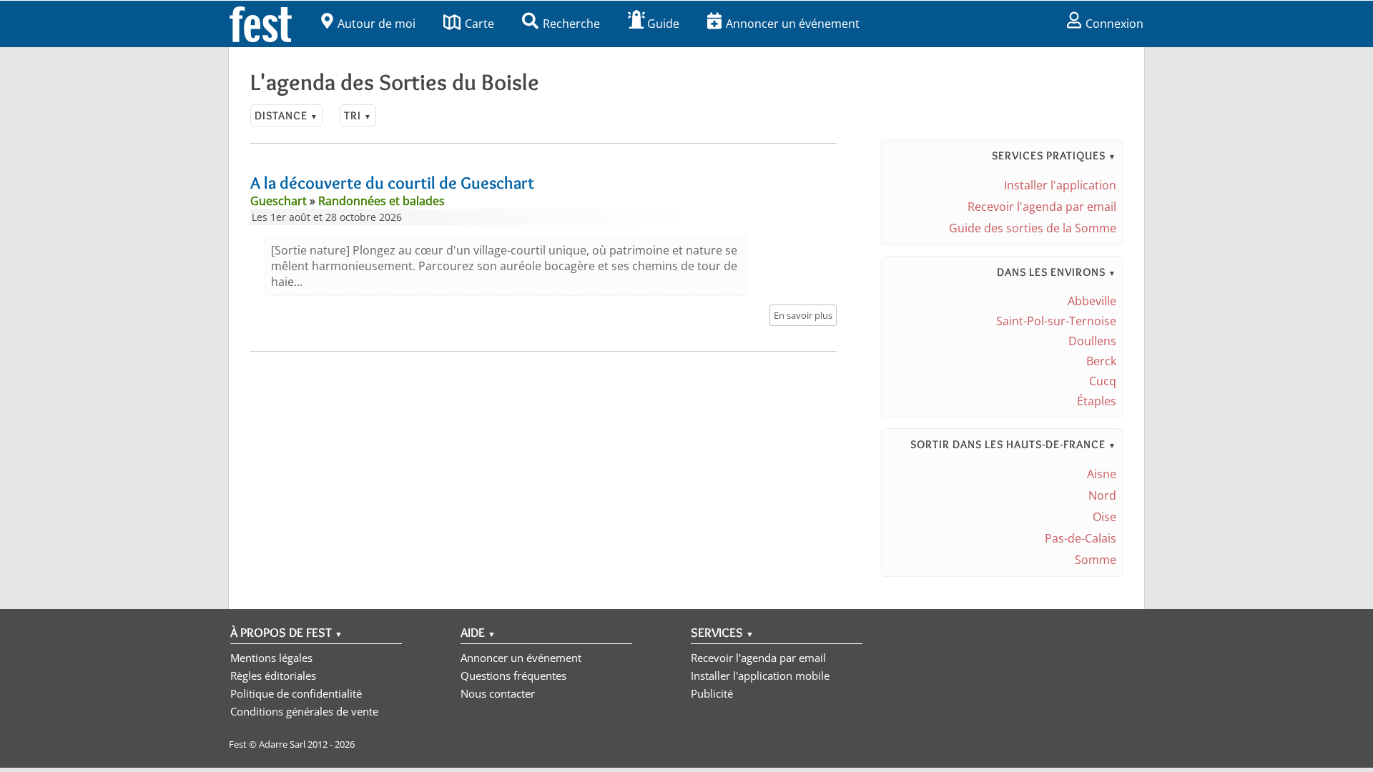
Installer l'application (1060, 185)
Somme (1095, 560)
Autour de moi (376, 23)
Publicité (712, 693)
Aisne (1101, 474)
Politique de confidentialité (296, 693)
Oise (1104, 517)
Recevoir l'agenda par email (1042, 206)
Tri (358, 115)
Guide (663, 23)
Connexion (1114, 23)
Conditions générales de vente (304, 711)
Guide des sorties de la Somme (1032, 228)
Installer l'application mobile (760, 675)
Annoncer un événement (793, 23)
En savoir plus (803, 315)
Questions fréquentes (513, 675)
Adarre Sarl (282, 744)
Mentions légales (271, 657)
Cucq (1102, 381)
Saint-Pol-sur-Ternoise (1056, 321)
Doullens (1092, 341)
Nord (1102, 495)
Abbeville (1092, 301)
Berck (1101, 361)
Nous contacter (498, 693)
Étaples (1096, 401)
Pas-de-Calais (1080, 538)
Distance (286, 115)
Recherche (571, 23)
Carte (479, 23)
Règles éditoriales (273, 675)
